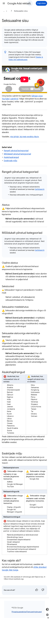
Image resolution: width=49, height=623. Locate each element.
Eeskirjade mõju (10, 161)
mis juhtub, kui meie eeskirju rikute (24, 136)
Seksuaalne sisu (21, 11)
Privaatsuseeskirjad (19, 612)
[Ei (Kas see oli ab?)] (42, 590)
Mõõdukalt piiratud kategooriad (17, 154)
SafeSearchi (39, 189)
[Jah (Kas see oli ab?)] (36, 590)
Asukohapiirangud (11, 157)
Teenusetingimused (34, 612)
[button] (4, 3)
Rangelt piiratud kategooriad (16, 150)
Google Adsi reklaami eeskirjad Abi (19, 3)
